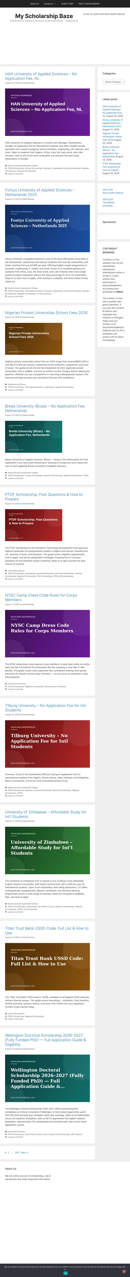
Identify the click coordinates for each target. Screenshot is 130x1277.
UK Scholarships (44, 294)
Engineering (57, 168)
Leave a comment (15, 174)
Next (24, 1152)
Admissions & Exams (17, 384)
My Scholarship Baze (44, 15)
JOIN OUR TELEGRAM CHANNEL (108, 202)
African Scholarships (34, 168)
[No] (127, 1270)
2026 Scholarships (16, 168)
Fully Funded (48, 1134)
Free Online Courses (46, 906)
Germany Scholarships (64, 573)
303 (17, 1152)
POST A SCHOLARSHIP (89, 4)
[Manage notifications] (124, 1271)
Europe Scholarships (72, 168)
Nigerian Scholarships (26, 171)
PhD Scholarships (44, 576)
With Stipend (76, 1134)
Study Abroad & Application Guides (23, 165)
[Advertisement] (104, 40)
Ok (65, 1273)
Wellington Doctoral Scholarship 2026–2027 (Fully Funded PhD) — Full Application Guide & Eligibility (45, 1040)
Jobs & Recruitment (16, 571)
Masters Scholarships (53, 475)
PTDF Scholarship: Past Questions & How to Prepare (112, 166)
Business (47, 168)
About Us (34, 4)
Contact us (48, 4)
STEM (85, 475)
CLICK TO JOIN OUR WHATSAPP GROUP (104, 14)
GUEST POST (67, 4)
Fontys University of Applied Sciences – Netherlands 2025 (113, 123)
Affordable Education (34, 291)
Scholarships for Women (55, 686)
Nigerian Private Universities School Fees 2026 (46, 312)
